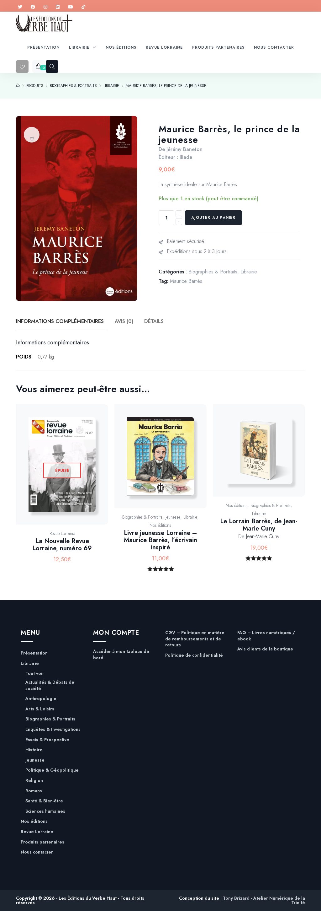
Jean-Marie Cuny (262, 536)
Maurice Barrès (186, 281)
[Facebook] (33, 7)
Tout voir (34, 674)
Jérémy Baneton (184, 149)
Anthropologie (40, 699)
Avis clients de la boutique (265, 649)
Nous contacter (37, 852)
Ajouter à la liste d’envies (31, 135)
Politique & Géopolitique (52, 770)
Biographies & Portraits (212, 271)
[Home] (18, 86)
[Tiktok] (83, 7)
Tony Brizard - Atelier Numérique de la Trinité (264, 900)
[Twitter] (20, 7)
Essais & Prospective (47, 740)
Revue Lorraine (62, 533)
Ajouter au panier (213, 217)
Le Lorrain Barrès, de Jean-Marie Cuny (258, 525)
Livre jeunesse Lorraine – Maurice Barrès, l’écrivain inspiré (160, 540)
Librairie (248, 271)
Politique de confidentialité (194, 655)
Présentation (34, 653)
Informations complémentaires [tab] (60, 321)
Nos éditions (160, 525)
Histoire (34, 750)
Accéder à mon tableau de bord (121, 655)
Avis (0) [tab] (124, 321)
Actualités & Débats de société (49, 685)
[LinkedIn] (57, 7)
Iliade (186, 157)
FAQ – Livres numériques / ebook (266, 636)
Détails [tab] (154, 321)
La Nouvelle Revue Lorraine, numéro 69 (62, 544)
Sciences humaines (45, 811)
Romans (33, 791)
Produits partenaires (42, 842)
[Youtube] (70, 7)
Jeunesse (173, 517)
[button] (167, 463)
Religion (34, 781)
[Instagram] (45, 7)
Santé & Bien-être (44, 801)
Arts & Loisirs (39, 709)
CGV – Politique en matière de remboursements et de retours (194, 639)
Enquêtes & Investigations (53, 729)
